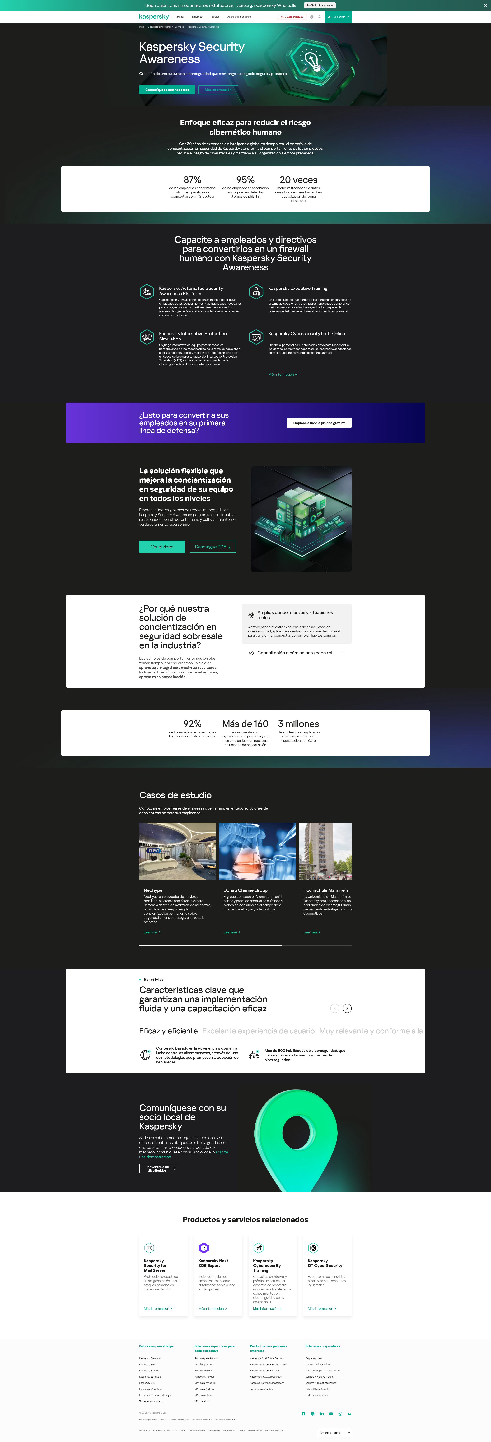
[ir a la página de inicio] (154, 17)
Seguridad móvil (203, 1370)
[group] (245, 1055)
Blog (183, 1430)
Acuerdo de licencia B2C (203, 1419)
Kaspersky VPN (147, 1382)
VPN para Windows (205, 1382)
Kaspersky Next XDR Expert (320, 1376)
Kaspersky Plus (147, 1364)
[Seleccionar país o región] (311, 16)
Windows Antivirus (204, 1376)
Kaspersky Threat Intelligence (321, 1382)
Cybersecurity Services (318, 1364)
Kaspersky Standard (150, 1358)
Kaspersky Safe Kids (150, 1376)
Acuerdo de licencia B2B (225, 1419)
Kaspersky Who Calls (150, 1389)
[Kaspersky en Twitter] (312, 1414)
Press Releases (214, 1430)
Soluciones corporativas (323, 1346)
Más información (281, 374)
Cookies (163, 1419)
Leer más (151, 932)
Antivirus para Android (206, 1358)
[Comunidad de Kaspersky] (349, 1414)
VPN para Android (204, 1389)
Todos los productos (261, 1389)
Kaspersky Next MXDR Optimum (267, 1382)
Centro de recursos (197, 1430)
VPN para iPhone (204, 1395)
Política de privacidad (148, 1419)
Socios (215, 16)
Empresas (198, 16)
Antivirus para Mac (204, 1364)
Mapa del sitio (229, 1430)
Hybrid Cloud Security (318, 1389)
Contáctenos (144, 1430)
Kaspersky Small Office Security (267, 1358)
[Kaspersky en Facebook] (303, 1414)
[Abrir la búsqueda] (319, 16)
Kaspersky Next (314, 1358)
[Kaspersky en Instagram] (340, 1414)
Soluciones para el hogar (156, 1346)
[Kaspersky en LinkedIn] (322, 1414)
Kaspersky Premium (149, 1370)
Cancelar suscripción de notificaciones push (266, 1430)
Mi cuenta (339, 16)
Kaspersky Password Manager (155, 1395)
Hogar (180, 16)
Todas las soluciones (150, 1401)
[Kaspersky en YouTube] (331, 1414)
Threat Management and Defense (324, 1370)
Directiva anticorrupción (179, 1419)
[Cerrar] (485, 5)
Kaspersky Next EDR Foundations (268, 1364)
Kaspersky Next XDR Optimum (266, 1376)
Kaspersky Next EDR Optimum (266, 1370)
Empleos (241, 1430)
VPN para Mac (202, 1401)
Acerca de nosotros (239, 16)
